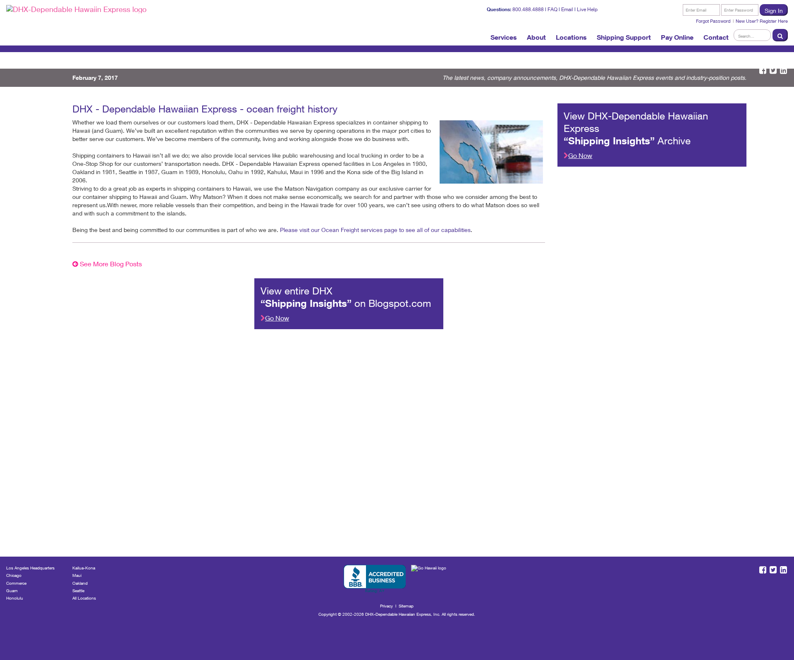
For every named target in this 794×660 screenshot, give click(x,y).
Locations (571, 37)
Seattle (78, 590)
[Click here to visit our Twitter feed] (773, 71)
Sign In (774, 10)
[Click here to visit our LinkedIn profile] (783, 71)
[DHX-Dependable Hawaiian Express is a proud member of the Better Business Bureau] (375, 579)
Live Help (587, 9)
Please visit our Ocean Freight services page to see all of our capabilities (375, 229)
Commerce (16, 583)
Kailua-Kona (83, 567)
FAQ (552, 9)
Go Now (580, 155)
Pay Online (677, 37)
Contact (716, 37)
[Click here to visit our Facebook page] (762, 71)
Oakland (80, 583)
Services (503, 37)
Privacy (386, 605)
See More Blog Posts (110, 264)
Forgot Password (713, 21)
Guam (12, 590)
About (536, 37)
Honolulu (14, 597)
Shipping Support (624, 37)
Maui (76, 575)
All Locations (84, 597)
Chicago (14, 575)
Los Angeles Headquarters (30, 567)
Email (567, 9)
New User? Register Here (762, 21)
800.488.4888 (528, 9)
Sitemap (406, 605)
